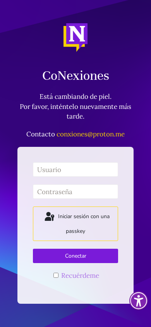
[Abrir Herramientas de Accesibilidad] (138, 300)
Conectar (75, 256)
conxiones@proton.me (91, 134)
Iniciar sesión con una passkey (83, 224)
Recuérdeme (79, 275)
